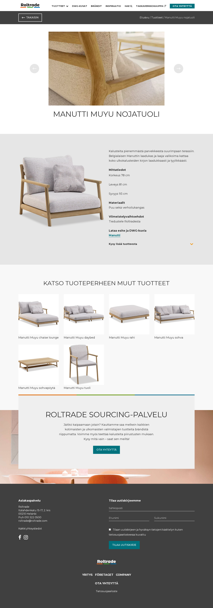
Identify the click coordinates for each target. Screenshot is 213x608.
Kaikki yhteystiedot (30, 528)
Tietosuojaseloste (106, 591)
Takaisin (32, 17)
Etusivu (144, 17)
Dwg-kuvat (79, 6)
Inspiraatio (113, 6)
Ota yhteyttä (182, 6)
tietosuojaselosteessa (122, 534)
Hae (127, 6)
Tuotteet (58, 6)
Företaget (104, 575)
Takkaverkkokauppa (150, 6)
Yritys (87, 575)
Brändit (96, 6)
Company (123, 575)
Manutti (114, 235)
